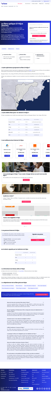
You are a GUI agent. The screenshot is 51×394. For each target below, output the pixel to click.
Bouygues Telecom (35, 372)
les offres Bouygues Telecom (36, 121)
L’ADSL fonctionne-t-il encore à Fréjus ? (15, 327)
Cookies (43, 380)
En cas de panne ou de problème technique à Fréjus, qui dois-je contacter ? (23, 353)
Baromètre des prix (24, 380)
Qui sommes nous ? (45, 372)
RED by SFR (34, 378)
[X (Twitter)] (40, 389)
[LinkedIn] (47, 389)
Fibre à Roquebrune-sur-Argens (8, 288)
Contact (43, 374)
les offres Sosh (36, 134)
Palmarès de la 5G (24, 382)
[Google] (37, 389)
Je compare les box (26, 201)
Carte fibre (4, 48)
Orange (33, 380)
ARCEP (30, 70)
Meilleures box (11, 48)
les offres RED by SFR (36, 132)
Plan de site (44, 382)
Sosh (33, 382)
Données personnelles (46, 378)
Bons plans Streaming (13, 380)
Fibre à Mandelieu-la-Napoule (30, 285)
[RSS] (49, 389)
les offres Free (36, 124)
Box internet (3, 372)
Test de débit (23, 376)
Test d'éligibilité (24, 374)
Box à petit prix (12, 374)
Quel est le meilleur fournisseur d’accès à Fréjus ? (18, 342)
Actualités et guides (25, 372)
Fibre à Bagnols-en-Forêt (33, 288)
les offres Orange (36, 127)
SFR (32, 376)
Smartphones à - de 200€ (14, 378)
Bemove (2, 388)
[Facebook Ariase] (42, 389)
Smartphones (3, 376)
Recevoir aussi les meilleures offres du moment (39, 33)
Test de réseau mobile (25, 378)
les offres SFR (36, 129)
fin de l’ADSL (21, 271)
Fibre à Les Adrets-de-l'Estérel (7, 285)
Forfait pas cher (12, 376)
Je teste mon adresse (26, 223)
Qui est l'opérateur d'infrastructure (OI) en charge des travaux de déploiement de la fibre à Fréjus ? (24, 310)
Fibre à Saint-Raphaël (42, 285)
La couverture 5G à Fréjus (42, 294)
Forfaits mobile (3, 374)
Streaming (3, 378)
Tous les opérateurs (35, 384)
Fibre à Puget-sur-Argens (21, 288)
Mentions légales (45, 376)
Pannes (17, 48)
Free (33, 374)
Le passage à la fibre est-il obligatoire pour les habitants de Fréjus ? (22, 333)
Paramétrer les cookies (5, 389)
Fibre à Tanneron (19, 285)
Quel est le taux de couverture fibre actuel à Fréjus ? (18, 302)
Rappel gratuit (26, 179)
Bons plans (11, 372)
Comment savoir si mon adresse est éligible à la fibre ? (19, 318)
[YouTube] (44, 389)
